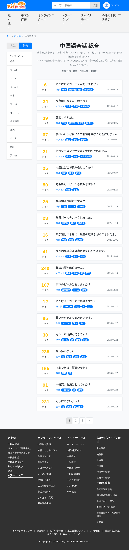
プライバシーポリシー (21, 530)
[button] (10, 22)
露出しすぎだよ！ (66, 117)
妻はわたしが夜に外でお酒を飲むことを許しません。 (88, 134)
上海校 (100, 460)
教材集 (17, 36)
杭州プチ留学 (103, 472)
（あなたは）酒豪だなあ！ (72, 367)
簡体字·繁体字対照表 (107, 495)
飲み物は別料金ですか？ (70, 201)
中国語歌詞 (13, 457)
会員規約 (41, 530)
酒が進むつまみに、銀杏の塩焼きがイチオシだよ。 (87, 234)
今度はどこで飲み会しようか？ (74, 167)
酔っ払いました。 (66, 351)
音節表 (100, 522)
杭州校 (100, 466)
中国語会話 (13, 443)
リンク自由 (95, 530)
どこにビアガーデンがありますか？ (77, 84)
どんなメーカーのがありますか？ (76, 301)
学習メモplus (44, 491)
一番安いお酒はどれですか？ (73, 384)
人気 (13, 45)
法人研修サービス (46, 485)
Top (8, 36)
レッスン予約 (44, 474)
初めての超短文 (15, 466)
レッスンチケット (75, 444)
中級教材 (71, 456)
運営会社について (76, 530)
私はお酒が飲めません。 (70, 267)
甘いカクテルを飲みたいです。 (74, 317)
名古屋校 (101, 448)
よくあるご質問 (45, 497)
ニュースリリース (71, 534)
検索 (95, 5)
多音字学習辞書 (104, 489)
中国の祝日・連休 (105, 501)
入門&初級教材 (74, 450)
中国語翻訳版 (73, 474)
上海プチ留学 (103, 478)
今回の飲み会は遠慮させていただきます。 (81, 250)
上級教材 (71, 462)
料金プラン (43, 462)
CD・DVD (72, 485)
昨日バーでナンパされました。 (74, 217)
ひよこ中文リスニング (19, 453)
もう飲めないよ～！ (68, 401)
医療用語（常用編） (106, 507)
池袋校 (100, 454)
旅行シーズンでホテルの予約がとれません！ (83, 150)
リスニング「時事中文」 (20, 448)
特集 (10, 471)
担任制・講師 (44, 444)
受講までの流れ (45, 468)
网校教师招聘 (44, 503)
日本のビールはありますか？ (73, 284)
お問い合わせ (56, 530)
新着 (25, 45)
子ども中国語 (73, 480)
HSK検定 (71, 491)
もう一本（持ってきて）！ (72, 334)
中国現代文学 (73, 468)
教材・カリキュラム (47, 450)
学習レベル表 (44, 480)
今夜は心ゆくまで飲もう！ (72, 100)
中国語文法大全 (15, 462)
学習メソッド (44, 456)
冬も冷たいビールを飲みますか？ (76, 184)
